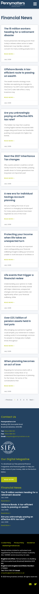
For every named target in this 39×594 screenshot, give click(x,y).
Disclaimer (31, 543)
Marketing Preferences (11, 546)
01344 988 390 (9, 431)
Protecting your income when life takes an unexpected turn (18, 238)
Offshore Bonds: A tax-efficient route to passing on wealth (19, 73)
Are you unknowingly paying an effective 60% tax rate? (18, 116)
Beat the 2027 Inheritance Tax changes (19, 157)
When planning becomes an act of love (19, 362)
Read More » (9, 54)
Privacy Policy (19, 543)
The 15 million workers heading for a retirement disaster (19, 32)
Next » (32, 400)
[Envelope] (30, 584)
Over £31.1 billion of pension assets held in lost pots (17, 321)
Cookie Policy (6, 543)
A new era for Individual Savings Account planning (18, 197)
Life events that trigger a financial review (19, 276)
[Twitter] (35, 584)
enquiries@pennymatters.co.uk (17, 436)
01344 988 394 (10, 434)
